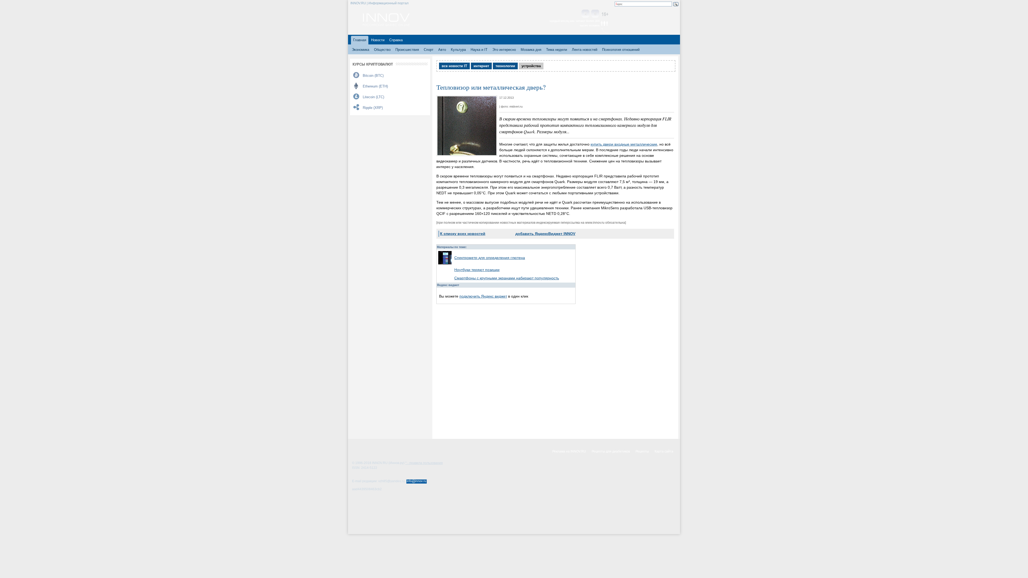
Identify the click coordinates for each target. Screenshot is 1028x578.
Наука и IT (479, 50)
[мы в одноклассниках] (595, 14)
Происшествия (407, 50)
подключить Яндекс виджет (483, 296)
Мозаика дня (531, 50)
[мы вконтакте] (585, 14)
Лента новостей (584, 50)
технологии (505, 66)
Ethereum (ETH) (375, 86)
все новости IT (454, 66)
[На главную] (386, 24)
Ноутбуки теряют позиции (477, 270)
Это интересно (504, 50)
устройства (531, 66)
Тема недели (556, 50)
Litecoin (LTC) (373, 97)
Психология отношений (621, 50)
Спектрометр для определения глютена (489, 258)
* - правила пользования (424, 463)
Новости (377, 40)
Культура (458, 50)
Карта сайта (664, 451)
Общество (382, 50)
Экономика (360, 50)
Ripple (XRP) (373, 108)
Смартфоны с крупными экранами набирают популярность (506, 278)
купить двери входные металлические (624, 144)
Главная (359, 40)
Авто (442, 50)
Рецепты (642, 451)
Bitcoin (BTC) (373, 76)
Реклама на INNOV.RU (569, 451)
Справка (396, 40)
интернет (481, 66)
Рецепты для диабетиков (611, 451)
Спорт (428, 50)
